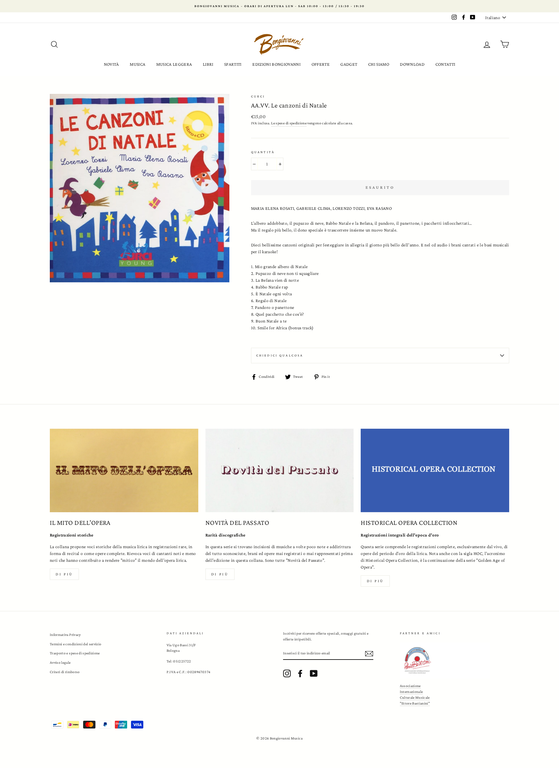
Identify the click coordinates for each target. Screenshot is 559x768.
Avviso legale (60, 662)
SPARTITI (233, 64)
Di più (64, 574)
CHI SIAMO (378, 64)
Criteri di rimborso (65, 672)
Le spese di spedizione (289, 123)
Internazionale (411, 691)
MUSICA (137, 64)
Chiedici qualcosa (279, 355)
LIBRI (208, 64)
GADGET (348, 64)
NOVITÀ (111, 64)
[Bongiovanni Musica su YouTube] (314, 673)
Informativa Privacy (65, 634)
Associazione (410, 685)
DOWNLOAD (412, 64)
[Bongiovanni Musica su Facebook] (300, 673)
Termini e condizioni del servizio (76, 644)
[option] (279, 6)
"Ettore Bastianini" (415, 703)
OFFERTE (321, 64)
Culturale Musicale (415, 697)
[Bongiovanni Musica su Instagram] (287, 673)
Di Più (375, 581)
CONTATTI (445, 64)
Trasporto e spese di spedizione (75, 653)
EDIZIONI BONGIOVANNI (276, 64)
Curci (258, 96)
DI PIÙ (220, 574)
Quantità (263, 152)
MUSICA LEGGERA (174, 64)
